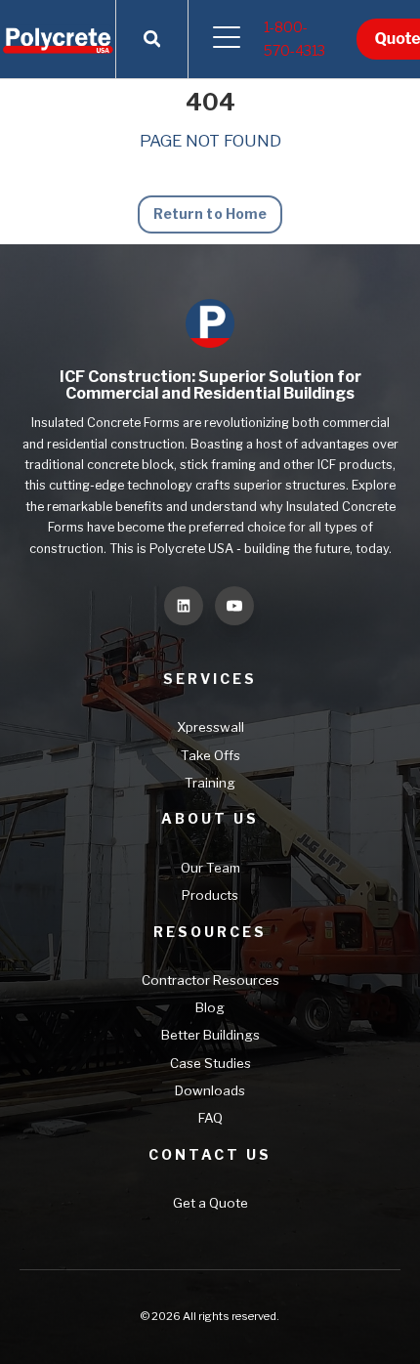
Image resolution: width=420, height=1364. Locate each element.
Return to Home (210, 213)
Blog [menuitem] (210, 1007)
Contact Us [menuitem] (210, 1154)
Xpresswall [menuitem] (210, 727)
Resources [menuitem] (210, 931)
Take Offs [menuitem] (210, 755)
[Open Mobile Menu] (226, 39)
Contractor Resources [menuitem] (210, 980)
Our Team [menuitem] (210, 867)
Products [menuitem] (210, 895)
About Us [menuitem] (210, 818)
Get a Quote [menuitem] (210, 1203)
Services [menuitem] (210, 678)
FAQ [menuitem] (210, 1118)
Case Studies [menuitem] (210, 1063)
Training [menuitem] (210, 782)
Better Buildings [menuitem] (210, 1035)
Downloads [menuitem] (210, 1090)
